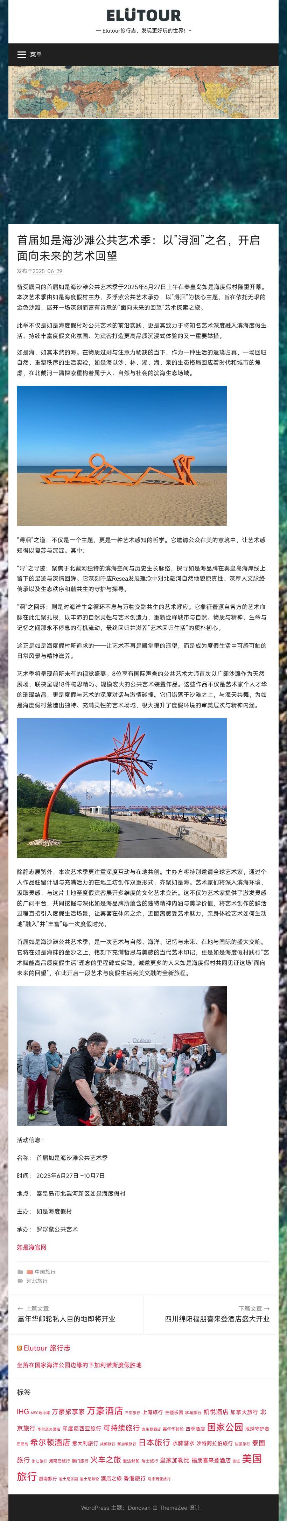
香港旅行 (135, 1478)
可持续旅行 (121, 1428)
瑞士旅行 (149, 1461)
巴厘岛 (22, 1444)
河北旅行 (37, 1280)
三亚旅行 (132, 1412)
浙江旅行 (39, 1461)
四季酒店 (195, 1428)
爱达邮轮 (131, 1461)
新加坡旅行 (126, 1444)
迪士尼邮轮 (89, 1479)
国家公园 (225, 1427)
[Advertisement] (143, 172)
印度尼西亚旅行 (82, 1428)
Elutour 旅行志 (47, 1348)
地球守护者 (257, 1428)
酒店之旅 (111, 1478)
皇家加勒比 (175, 1460)
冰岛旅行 (193, 1412)
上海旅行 (152, 1412)
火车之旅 (105, 1459)
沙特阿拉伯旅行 (214, 1443)
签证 (236, 1461)
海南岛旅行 (59, 1461)
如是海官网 (32, 1247)
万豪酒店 (105, 1411)
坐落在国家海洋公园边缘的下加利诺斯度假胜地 (79, 1365)
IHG (23, 1411)
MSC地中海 (40, 1412)
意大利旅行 (85, 1443)
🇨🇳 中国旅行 (41, 1271)
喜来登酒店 (151, 1429)
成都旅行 (107, 1444)
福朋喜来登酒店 (211, 1460)
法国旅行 (242, 1444)
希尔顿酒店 (50, 1442)
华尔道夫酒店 (49, 1429)
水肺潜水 (183, 1443)
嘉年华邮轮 (173, 1429)
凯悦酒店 (216, 1412)
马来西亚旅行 (159, 1479)
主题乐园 (174, 1412)
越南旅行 (48, 1478)
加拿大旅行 (244, 1412)
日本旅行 (154, 1442)
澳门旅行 (80, 1461)
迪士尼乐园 (68, 1479)
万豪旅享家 (68, 1412)
